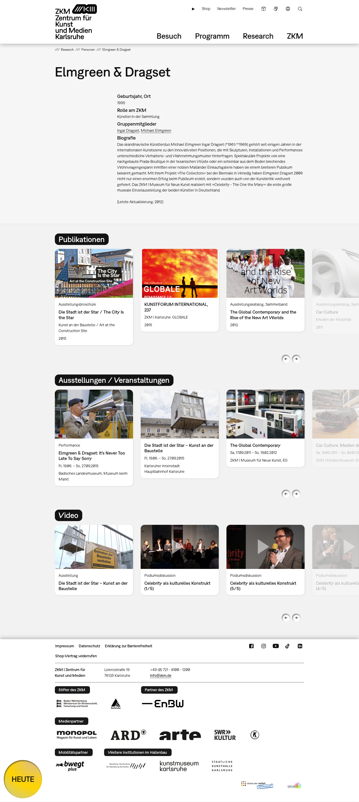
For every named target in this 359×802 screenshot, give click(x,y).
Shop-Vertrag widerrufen (76, 656)
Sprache (288, 9)
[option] (94, 297)
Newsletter (226, 8)
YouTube (276, 646)
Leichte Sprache (263, 9)
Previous (286, 359)
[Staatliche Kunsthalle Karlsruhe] (222, 766)
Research (258, 35)
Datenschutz (89, 646)
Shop (206, 8)
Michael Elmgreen (156, 130)
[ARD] (128, 735)
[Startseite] (82, 22)
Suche (300, 9)
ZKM (295, 35)
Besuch (169, 35)
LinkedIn (300, 646)
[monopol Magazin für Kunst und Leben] (76, 735)
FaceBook (251, 646)
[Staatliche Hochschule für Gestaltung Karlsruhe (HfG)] (126, 766)
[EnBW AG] (162, 703)
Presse (248, 8)
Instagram (263, 646)
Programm (212, 35)
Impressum (64, 646)
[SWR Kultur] (225, 735)
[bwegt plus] (70, 766)
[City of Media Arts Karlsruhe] (295, 786)
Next (296, 359)
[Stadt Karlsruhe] (116, 703)
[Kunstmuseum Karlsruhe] (179, 766)
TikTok (288, 646)
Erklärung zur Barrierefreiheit (128, 646)
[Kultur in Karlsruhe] (254, 735)
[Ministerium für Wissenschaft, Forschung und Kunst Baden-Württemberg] (76, 703)
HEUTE (23, 779)
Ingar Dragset (128, 130)
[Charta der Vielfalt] (257, 786)
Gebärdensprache (276, 9)
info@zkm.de (160, 675)
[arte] (180, 735)
